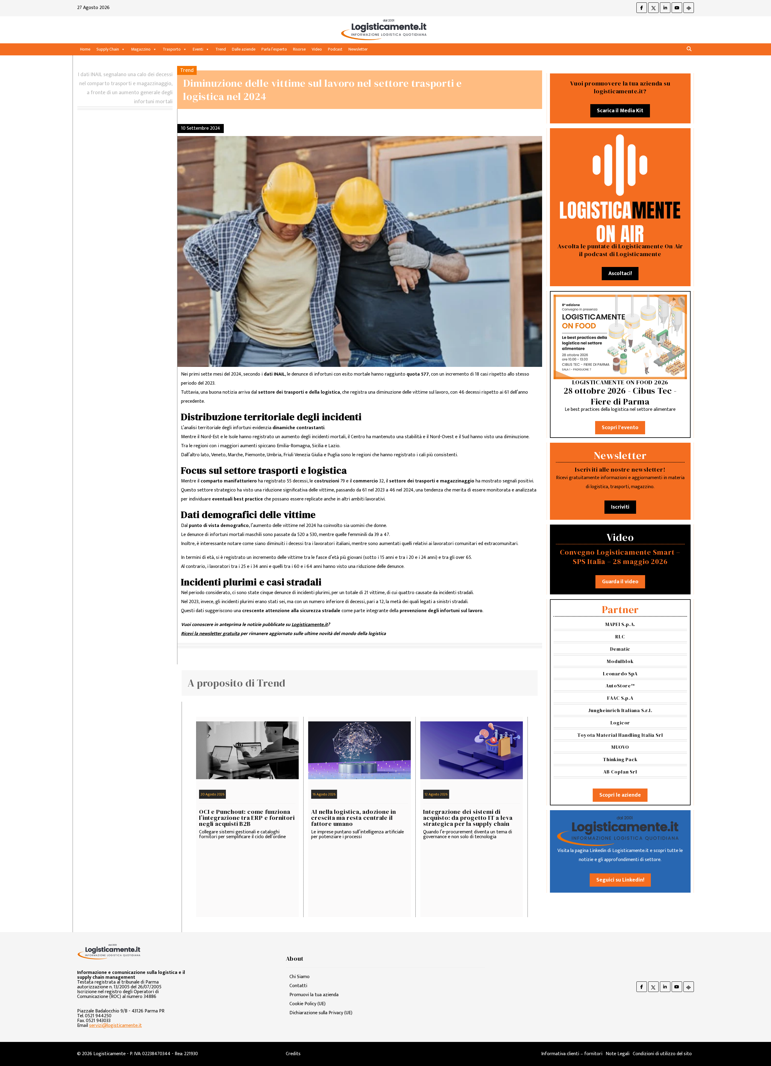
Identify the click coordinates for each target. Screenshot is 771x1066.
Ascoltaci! (620, 273)
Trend (220, 49)
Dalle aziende (243, 49)
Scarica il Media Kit (620, 110)
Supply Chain (107, 49)
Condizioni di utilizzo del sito (662, 1054)
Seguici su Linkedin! (620, 880)
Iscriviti (620, 507)
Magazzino (141, 49)
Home (85, 49)
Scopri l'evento (620, 427)
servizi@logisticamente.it (115, 1025)
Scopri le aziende (620, 795)
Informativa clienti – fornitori (571, 1054)
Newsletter (358, 49)
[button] (689, 49)
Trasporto (172, 49)
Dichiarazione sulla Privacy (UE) (320, 1013)
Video (317, 49)
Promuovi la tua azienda (314, 995)
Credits (293, 1054)
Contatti (298, 986)
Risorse (299, 49)
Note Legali (617, 1054)
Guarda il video (620, 581)
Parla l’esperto (274, 49)
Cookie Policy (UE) (307, 1004)
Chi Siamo (299, 977)
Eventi (198, 49)
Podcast (335, 49)
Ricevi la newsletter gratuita (210, 634)
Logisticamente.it (310, 625)
